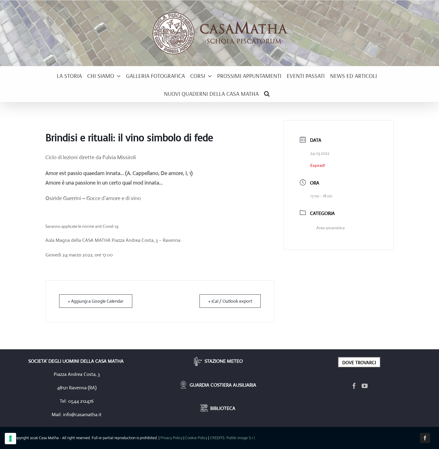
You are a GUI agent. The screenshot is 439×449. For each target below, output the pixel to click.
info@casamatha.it (82, 414)
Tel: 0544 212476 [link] (76, 401)
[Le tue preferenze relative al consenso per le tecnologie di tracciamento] (10, 438)
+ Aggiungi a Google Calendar (96, 301)
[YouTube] (365, 386)
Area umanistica (330, 227)
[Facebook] (354, 386)
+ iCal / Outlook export (230, 301)
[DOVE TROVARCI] (359, 362)
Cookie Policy (196, 437)
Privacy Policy (171, 437)
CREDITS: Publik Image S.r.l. (233, 437)
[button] (267, 93)
